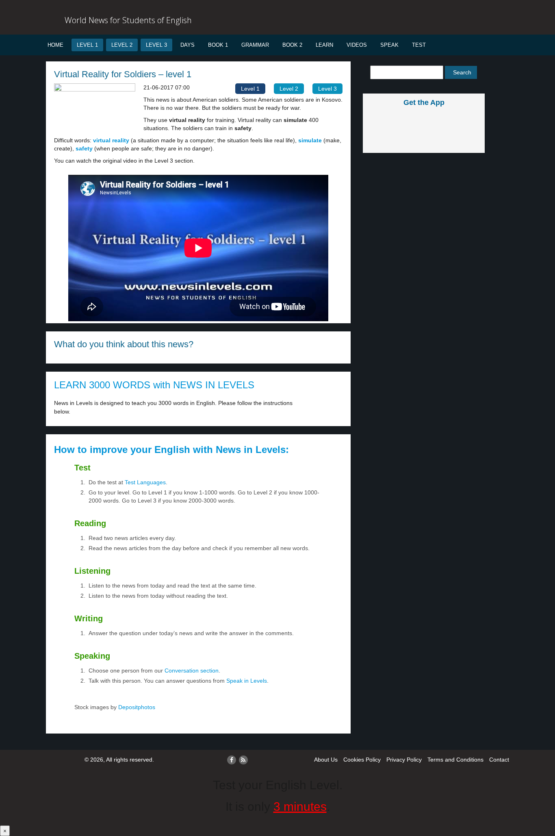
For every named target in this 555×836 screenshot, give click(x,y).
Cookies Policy (362, 759)
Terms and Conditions (455, 759)
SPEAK (389, 45)
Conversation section (192, 670)
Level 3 (156, 45)
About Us (326, 759)
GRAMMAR (255, 45)
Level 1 (87, 45)
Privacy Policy (404, 759)
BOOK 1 (218, 45)
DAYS (187, 45)
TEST (419, 45)
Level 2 (121, 45)
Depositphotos (136, 707)
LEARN (324, 45)
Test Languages (145, 482)
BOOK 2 (292, 45)
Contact (499, 759)
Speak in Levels (246, 680)
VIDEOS (357, 45)
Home (55, 45)
